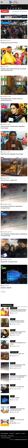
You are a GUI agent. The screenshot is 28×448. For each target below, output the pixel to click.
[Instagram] (16, 8)
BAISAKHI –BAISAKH (6, 287)
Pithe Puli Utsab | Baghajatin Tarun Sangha (12, 154)
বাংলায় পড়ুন (15, 5)
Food (4, 268)
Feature (13, 407)
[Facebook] (10, 8)
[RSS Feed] (7, 8)
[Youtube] (19, 8)
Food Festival (6, 22)
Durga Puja (5, 49)
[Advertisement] (14, 433)
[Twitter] (13, 8)
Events (4, 78)
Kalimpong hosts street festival (9, 42)
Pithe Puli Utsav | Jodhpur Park (9, 180)
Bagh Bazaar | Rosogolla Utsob (9, 261)
